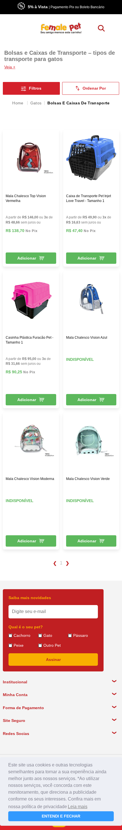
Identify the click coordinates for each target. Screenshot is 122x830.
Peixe (19, 645)
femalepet (18, 103)
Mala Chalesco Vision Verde (88, 479)
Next (67, 563)
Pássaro (80, 635)
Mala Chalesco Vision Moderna (30, 479)
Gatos (36, 103)
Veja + (9, 67)
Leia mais (77, 806)
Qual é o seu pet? (26, 627)
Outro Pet (52, 645)
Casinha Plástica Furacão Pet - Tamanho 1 (29, 340)
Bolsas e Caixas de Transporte (78, 103)
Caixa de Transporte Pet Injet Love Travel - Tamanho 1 (88, 198)
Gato (47, 635)
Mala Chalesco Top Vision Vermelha (26, 198)
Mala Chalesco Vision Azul (86, 338)
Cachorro (22, 635)
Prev (54, 563)
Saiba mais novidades (30, 597)
